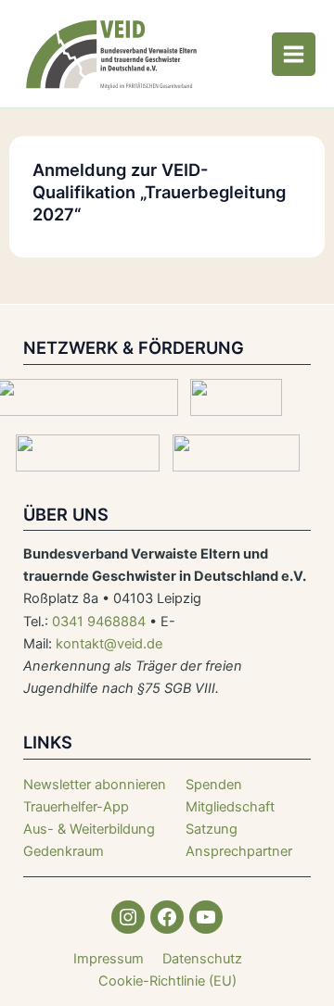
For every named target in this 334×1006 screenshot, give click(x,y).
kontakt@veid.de (109, 643)
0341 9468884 (99, 621)
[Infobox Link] (95, 807)
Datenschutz (202, 958)
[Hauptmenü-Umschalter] (293, 54)
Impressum (108, 958)
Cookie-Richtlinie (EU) (167, 981)
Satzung (212, 829)
